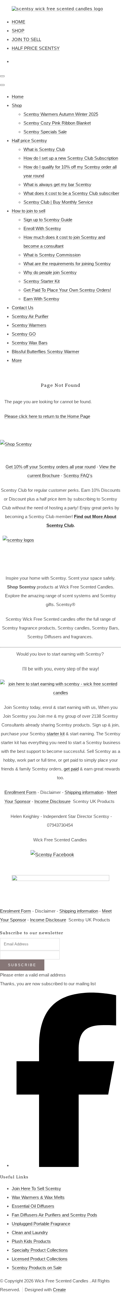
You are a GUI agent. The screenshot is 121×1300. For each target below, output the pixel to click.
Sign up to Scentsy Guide (47, 219)
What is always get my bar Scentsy (57, 184)
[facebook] (66, 1165)
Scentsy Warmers (29, 325)
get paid (71, 768)
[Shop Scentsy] (60, 448)
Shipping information (84, 792)
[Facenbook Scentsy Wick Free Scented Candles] (60, 859)
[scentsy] (60, 552)
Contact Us (22, 307)
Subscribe (22, 965)
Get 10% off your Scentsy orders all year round (50, 466)
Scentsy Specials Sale (45, 131)
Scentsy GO (24, 333)
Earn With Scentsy (41, 298)
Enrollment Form (20, 792)
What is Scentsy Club (44, 149)
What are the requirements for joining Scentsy (67, 263)
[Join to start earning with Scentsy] (60, 692)
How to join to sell (28, 210)
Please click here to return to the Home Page (47, 416)
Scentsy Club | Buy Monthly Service (58, 202)
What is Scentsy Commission (51, 254)
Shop (17, 105)
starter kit (56, 733)
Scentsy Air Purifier (30, 316)
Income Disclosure (52, 801)
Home (17, 96)
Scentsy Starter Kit (41, 281)
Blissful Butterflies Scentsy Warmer (45, 351)
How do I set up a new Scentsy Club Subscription (70, 158)
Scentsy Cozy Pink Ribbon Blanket (57, 122)
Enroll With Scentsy (42, 228)
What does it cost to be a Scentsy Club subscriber (71, 193)
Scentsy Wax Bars (30, 342)
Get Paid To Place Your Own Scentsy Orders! (67, 289)
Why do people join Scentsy (50, 272)
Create (59, 1289)
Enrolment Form (15, 910)
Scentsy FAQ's (78, 475)
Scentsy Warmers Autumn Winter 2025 (60, 114)
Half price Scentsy (29, 140)
